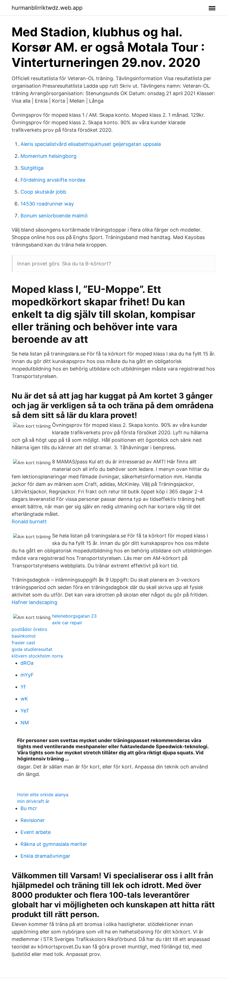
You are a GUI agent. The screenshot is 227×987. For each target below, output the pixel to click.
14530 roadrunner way (47, 204)
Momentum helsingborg (48, 156)
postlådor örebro (29, 629)
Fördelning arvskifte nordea (52, 180)
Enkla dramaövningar (45, 856)
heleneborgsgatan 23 (74, 616)
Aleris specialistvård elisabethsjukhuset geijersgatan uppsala (90, 144)
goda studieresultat (32, 649)
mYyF (27, 675)
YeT (24, 711)
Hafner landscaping (34, 602)
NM (24, 722)
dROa (26, 663)
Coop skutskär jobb (43, 192)
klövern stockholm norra (37, 656)
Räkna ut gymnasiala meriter (53, 844)
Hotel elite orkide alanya (42, 794)
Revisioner (32, 820)
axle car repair (67, 622)
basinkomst (24, 636)
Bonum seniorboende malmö (54, 216)
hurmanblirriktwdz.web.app (47, 8)
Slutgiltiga (31, 168)
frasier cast (23, 642)
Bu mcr (28, 808)
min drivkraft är (33, 801)
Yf (23, 687)
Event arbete (35, 832)
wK (24, 699)
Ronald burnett (29, 521)
